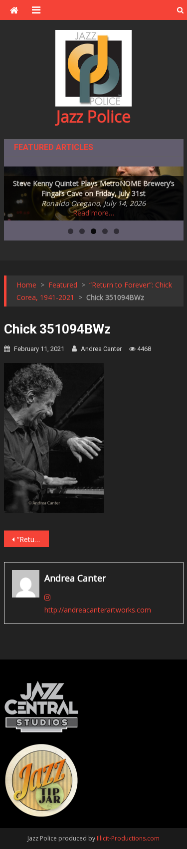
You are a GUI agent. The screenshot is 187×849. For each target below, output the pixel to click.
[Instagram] (47, 597)
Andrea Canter (101, 348)
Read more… (93, 213)
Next (171, 191)
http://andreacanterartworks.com (97, 609)
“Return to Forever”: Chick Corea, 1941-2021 (33, 539)
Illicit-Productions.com (128, 838)
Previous (16, 191)
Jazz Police (93, 116)
